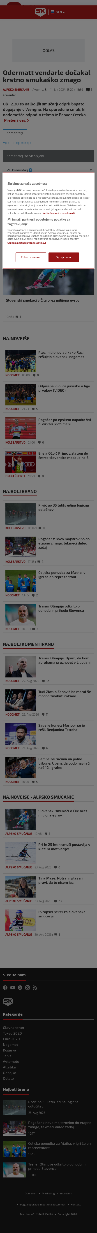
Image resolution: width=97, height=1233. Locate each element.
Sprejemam (63, 257)
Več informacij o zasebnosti (59, 213)
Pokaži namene (30, 257)
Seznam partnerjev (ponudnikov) (26, 242)
